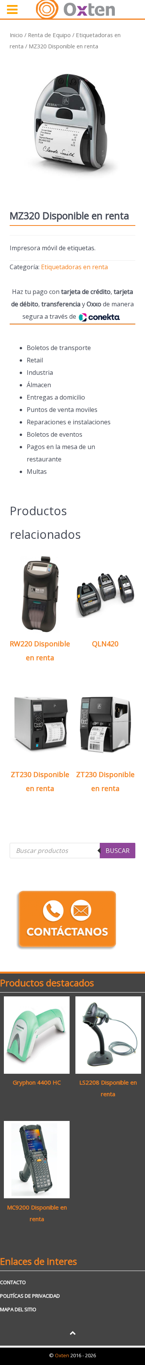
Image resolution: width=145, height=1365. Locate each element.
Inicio (16, 35)
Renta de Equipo (49, 35)
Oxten (62, 1355)
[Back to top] (72, 1332)
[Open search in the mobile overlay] (72, 850)
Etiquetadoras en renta (74, 267)
